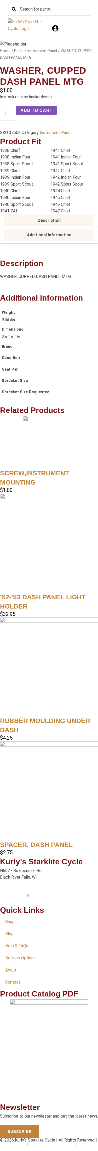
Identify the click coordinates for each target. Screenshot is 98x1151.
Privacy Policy (13, 1144)
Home (5, 50)
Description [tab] (49, 220)
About (10, 970)
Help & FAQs (16, 945)
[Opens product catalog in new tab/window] (49, 1050)
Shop (10, 921)
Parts (19, 50)
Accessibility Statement (52, 1144)
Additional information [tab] (49, 234)
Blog (9, 933)
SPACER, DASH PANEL (36, 844)
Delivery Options (20, 957)
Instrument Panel (42, 50)
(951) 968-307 (13, 895)
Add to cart (36, 110)
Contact (12, 982)
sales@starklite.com (19, 889)
